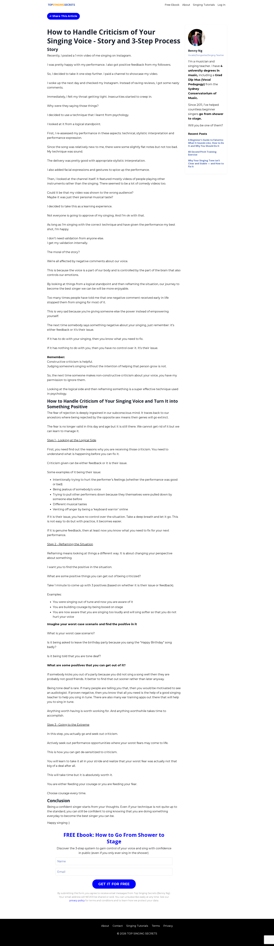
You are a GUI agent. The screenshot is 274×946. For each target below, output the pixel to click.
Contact (118, 925)
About (186, 4)
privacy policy (77, 900)
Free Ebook (172, 4)
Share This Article (64, 16)
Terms (156, 925)
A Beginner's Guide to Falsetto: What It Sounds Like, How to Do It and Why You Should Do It (206, 143)
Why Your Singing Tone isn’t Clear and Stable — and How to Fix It (206, 163)
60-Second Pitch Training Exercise (202, 153)
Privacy (168, 925)
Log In (221, 4)
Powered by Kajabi (137, 938)
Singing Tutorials (204, 4)
